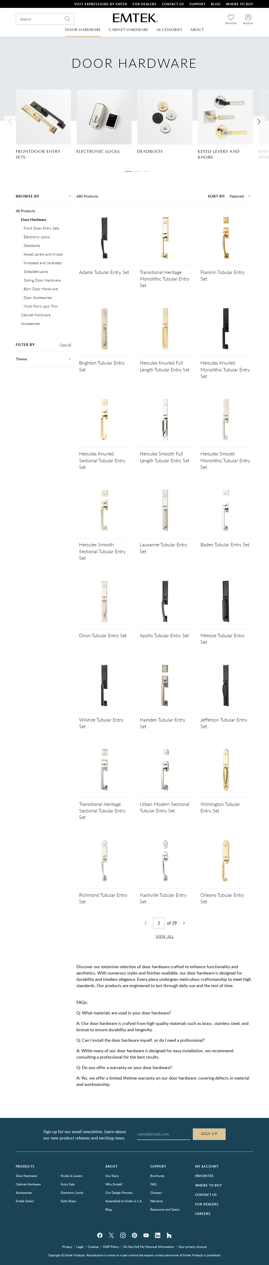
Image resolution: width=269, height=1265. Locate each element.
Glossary (156, 1192)
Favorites (204, 1176)
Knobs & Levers (71, 1176)
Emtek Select (25, 1201)
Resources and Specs (164, 1209)
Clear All (65, 345)
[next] (259, 121)
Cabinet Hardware (35, 314)
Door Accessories (38, 297)
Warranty (156, 1201)
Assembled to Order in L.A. (123, 1201)
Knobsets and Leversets (42, 262)
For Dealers (145, 4)
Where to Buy (208, 1185)
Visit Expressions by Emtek (100, 4)
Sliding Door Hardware (42, 280)
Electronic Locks (98, 151)
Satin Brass (68, 1201)
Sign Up (209, 1134)
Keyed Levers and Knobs (219, 154)
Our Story (112, 1176)
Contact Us (173, 4)
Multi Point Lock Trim (41, 306)
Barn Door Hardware (41, 288)
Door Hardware (33, 219)
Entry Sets (68, 1184)
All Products (25, 210)
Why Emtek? (114, 1184)
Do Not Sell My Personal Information (148, 1247)
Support (197, 4)
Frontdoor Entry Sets (38, 154)
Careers (203, 1213)
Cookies (93, 1247)
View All (165, 936)
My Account (207, 1166)
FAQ (153, 1184)
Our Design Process (118, 1192)
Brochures (157, 1176)
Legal (80, 1247)
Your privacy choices (192, 1247)
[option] (46, 124)
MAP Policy (111, 1247)
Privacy (67, 1247)
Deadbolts (150, 151)
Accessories (30, 323)
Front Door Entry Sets (41, 228)
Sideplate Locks (36, 271)
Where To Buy (239, 4)
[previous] (10, 121)
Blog (216, 4)
